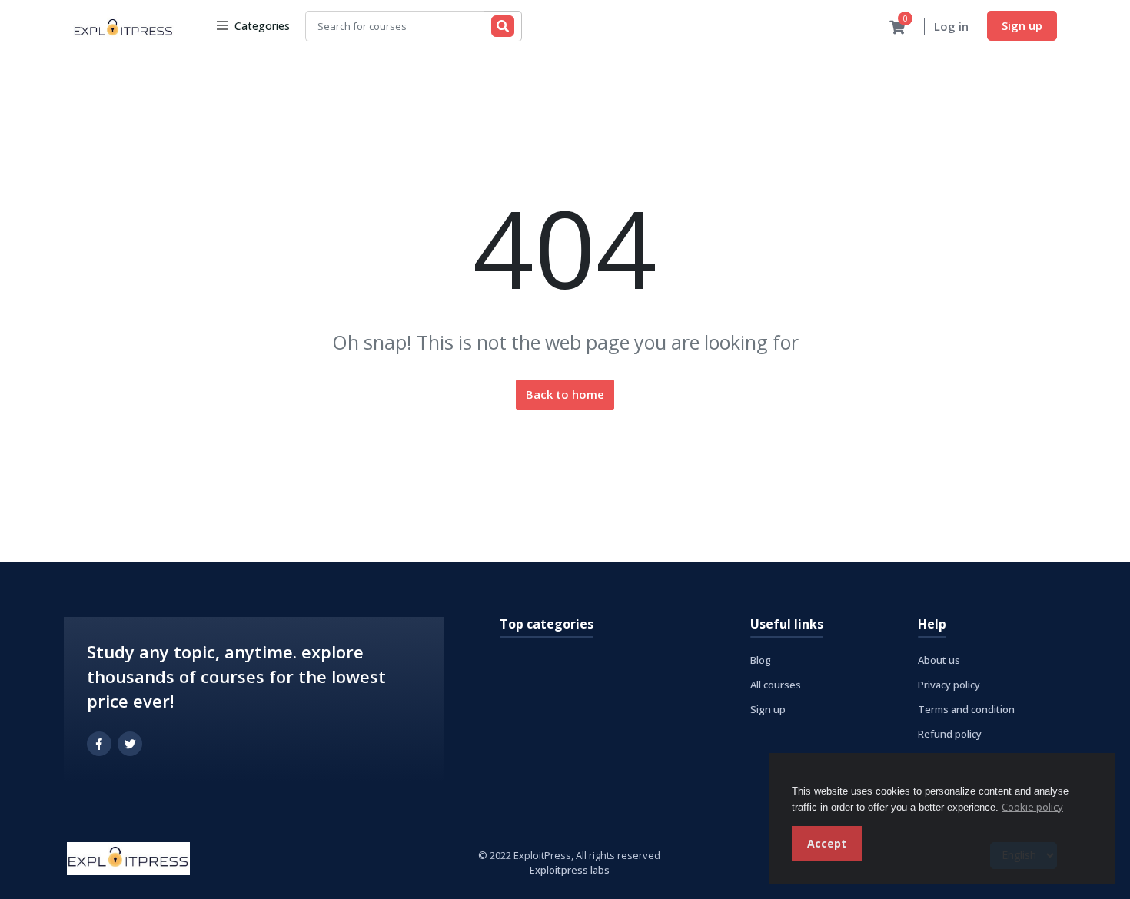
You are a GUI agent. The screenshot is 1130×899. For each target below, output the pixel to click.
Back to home (565, 394)
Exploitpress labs (570, 870)
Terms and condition (966, 709)
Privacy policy (949, 685)
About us (939, 660)
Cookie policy (1032, 807)
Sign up (1022, 25)
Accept (826, 843)
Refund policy (950, 734)
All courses (775, 685)
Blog (760, 660)
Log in (951, 26)
